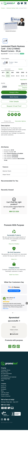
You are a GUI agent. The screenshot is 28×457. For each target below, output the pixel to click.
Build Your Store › (14, 274)
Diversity (3, 387)
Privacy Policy (5, 394)
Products (3, 8)
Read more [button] (5, 308)
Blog (2, 391)
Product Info (7, 121)
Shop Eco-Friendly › (14, 244)
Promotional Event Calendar (8, 377)
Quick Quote (14, 97)
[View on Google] (4, 298)
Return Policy (4, 372)
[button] (2, 3)
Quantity (3, 83)
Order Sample (14, 101)
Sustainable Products (14, 235)
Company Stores (14, 268)
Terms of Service (5, 396)
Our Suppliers (4, 375)
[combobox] (14, 62)
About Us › (14, 259)
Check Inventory (22, 89)
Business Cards (15, 8)
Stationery (9, 8)
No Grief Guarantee (14, 252)
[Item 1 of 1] (13, 41)
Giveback (3, 389)
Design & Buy (14, 92)
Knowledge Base (5, 378)
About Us (3, 385)
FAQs (2, 380)
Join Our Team (5, 392)
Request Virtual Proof (14, 106)
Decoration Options (20, 121)
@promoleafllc (13, 321)
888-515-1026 (14, 211)
